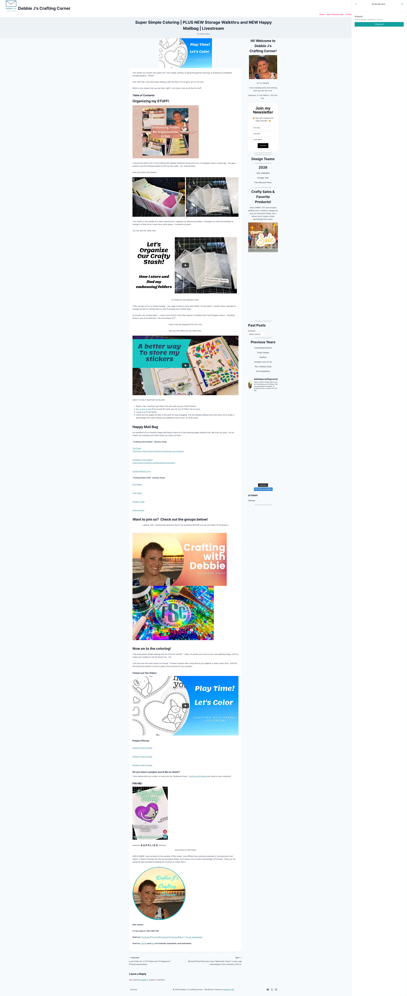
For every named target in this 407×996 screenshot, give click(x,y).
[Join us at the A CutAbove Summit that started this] (263, 437)
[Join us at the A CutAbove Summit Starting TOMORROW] (263, 473)
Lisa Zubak (137, 493)
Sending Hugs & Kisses (142, 748)
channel (143, 943)
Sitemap (251, 500)
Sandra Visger (138, 502)
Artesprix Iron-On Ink (263, 362)
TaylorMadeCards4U (263, 348)
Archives (251, 331)
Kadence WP (228, 989)
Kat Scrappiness (263, 371)
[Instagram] (276, 989)
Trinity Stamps (263, 353)
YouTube (174, 937)
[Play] (185, 265)
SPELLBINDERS (263, 173)
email (197, 409)
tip (144, 412)
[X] (272, 989)
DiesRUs (263, 357)
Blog (181, 937)
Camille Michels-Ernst (141, 471)
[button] (356, 4)
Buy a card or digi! (144, 409)
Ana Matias (137, 484)
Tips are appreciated (193, 937)
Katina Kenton (138, 510)
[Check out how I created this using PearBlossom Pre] (263, 455)
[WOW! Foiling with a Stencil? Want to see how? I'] (263, 402)
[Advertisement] (263, 286)
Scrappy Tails (263, 178)
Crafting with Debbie (197, 776)
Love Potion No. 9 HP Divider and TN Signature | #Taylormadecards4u (150, 961)
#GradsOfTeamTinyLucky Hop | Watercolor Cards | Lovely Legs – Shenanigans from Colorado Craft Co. (215, 961)
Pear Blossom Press (263, 182)
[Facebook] (268, 989)
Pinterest (155, 937)
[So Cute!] (263, 420)
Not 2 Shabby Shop (263, 367)
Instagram (164, 937)
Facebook (145, 937)
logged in (144, 980)
